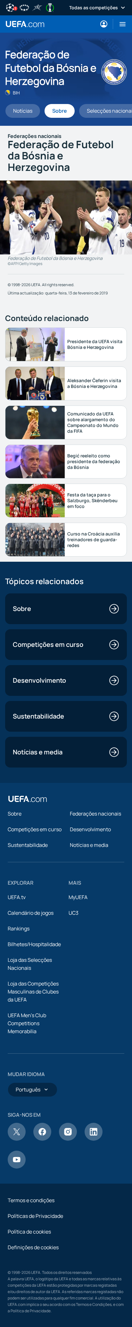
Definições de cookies (33, 1247)
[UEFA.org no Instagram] (68, 1138)
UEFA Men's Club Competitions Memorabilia (27, 1023)
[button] (120, 24)
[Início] (27, 799)
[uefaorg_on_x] (17, 1138)
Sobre (14, 813)
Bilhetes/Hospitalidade (34, 944)
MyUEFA (78, 897)
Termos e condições (31, 1200)
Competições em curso (35, 829)
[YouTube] (17, 1166)
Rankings (18, 928)
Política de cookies (29, 1231)
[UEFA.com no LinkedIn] (94, 1138)
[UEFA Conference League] (50, 7)
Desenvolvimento (90, 829)
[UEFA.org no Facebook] (42, 1138)
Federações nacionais (95, 813)
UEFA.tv (17, 897)
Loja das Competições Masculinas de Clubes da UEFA (33, 991)
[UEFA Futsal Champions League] (37, 7)
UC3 (73, 912)
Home (25, 24)
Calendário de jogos (31, 912)
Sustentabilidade (28, 844)
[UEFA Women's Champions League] (24, 7)
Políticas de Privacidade (35, 1215)
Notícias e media (89, 844)
